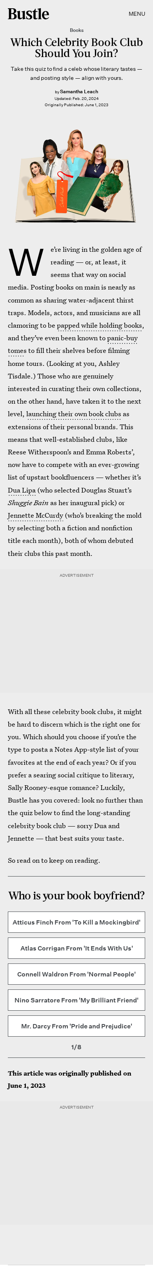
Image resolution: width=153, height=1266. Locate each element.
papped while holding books (99, 325)
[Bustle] (28, 14)
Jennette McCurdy (35, 515)
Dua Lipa (22, 490)
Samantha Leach (79, 91)
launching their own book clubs (73, 413)
